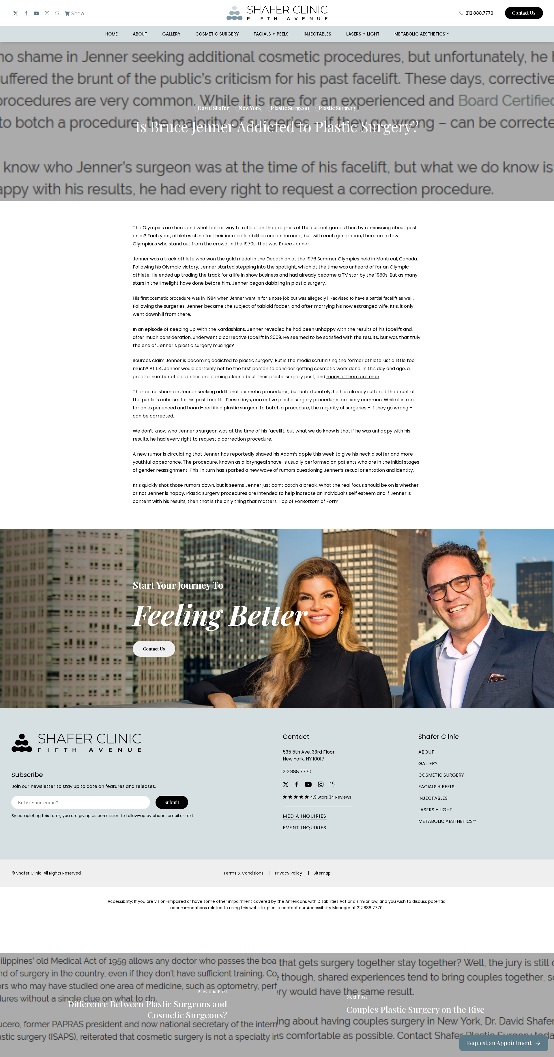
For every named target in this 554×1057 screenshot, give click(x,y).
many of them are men (352, 376)
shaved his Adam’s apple (284, 454)
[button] (73, 13)
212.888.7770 (297, 771)
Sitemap (322, 873)
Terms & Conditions (243, 873)
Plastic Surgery (337, 108)
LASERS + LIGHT (435, 809)
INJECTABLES (433, 798)
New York (250, 108)
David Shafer (213, 108)
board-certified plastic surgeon (223, 407)
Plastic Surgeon (290, 108)
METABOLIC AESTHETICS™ (447, 821)
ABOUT (426, 752)
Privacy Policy (288, 873)
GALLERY (427, 763)
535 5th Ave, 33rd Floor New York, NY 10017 (309, 755)
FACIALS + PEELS (436, 786)
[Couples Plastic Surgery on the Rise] (415, 1005)
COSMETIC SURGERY (441, 775)
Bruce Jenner (294, 244)
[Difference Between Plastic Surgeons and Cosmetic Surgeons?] (138, 1005)
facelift (390, 298)
